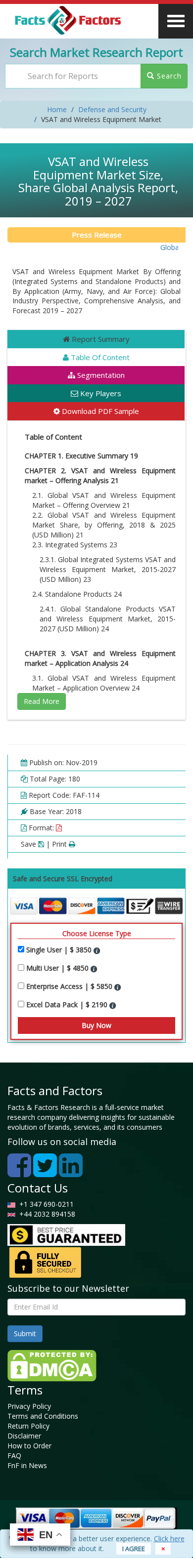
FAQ (14, 1455)
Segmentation (100, 375)
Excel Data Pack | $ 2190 (67, 1004)
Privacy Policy (29, 1406)
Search (168, 76)
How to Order (29, 1445)
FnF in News (27, 1465)
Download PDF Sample (99, 411)
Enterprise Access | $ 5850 (70, 986)
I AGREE (133, 1548)
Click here (169, 1538)
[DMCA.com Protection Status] (51, 1364)
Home (57, 109)
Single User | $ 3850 (60, 949)
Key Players (99, 393)
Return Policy (28, 1426)
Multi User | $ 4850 (58, 968)
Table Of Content (99, 357)
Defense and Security (112, 109)
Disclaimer (24, 1435)
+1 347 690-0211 (44, 1204)
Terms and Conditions (42, 1416)
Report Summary (100, 339)
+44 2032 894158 (46, 1214)
